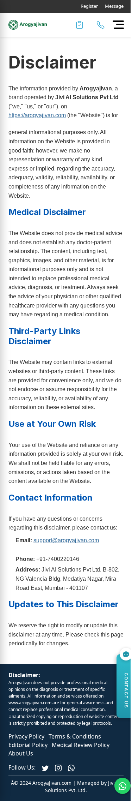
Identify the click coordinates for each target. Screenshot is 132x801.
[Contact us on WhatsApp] (71, 767)
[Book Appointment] (80, 24)
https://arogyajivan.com (37, 115)
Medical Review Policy (80, 745)
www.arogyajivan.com (29, 703)
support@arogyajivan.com (66, 540)
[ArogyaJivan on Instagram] (58, 767)
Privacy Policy (26, 736)
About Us (20, 753)
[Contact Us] (101, 24)
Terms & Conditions (75, 736)
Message (114, 6)
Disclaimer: (24, 675)
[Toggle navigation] (118, 24)
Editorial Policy (28, 745)
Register (89, 6)
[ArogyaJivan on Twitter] (45, 767)
